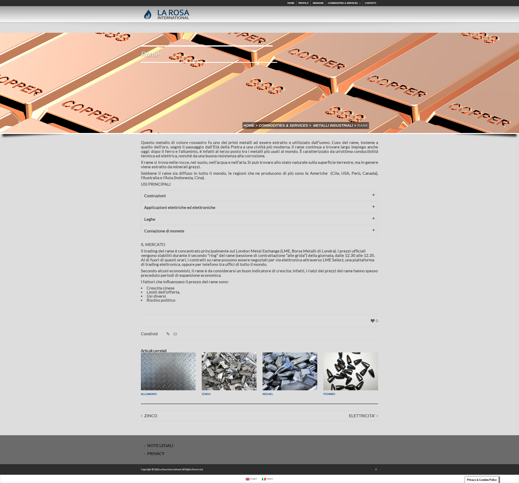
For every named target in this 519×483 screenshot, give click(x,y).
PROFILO (303, 3)
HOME (290, 3)
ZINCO (206, 394)
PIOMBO (329, 394)
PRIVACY (155, 453)
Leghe (149, 219)
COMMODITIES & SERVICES (343, 3)
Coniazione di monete (164, 230)
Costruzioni (155, 195)
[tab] (259, 195)
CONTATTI (370, 3)
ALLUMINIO (149, 394)
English (253, 479)
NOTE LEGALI (160, 445)
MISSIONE (318, 3)
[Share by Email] (175, 333)
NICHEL (268, 394)
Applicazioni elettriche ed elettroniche (179, 207)
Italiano (269, 479)
